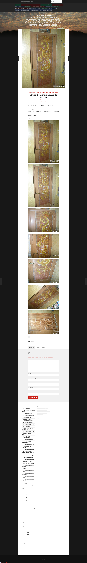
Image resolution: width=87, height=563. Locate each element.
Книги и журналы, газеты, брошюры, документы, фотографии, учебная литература (28, 433)
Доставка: (29, 372)
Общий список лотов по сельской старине (44, 1)
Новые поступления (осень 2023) (28, 436)
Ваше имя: (30, 354)
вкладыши (38, 390)
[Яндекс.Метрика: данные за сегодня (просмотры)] (3, 543)
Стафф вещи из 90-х (26, 526)
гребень (43, 390)
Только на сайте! (17, 4)
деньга (46, 390)
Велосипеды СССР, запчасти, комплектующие (22, 10)
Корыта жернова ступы (27, 407)
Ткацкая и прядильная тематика (57, 4)
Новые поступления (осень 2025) (28, 412)
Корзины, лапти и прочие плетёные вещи (38, 6)
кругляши (44, 392)
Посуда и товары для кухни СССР (28, 438)
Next (68, 49)
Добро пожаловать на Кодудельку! (43, 15)
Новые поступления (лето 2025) (28, 420)
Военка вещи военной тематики (28, 444)
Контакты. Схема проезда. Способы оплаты (27, 2)
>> (28, 317)
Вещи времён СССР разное (27, 442)
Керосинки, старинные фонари (46, 4)
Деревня (44, 389)
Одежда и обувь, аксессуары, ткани (34, 8)
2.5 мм (38, 389)
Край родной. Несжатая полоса (28, 524)
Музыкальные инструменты (27, 394)
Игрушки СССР (25, 449)
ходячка (38, 395)
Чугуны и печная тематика (19, 6)
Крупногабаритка (27, 6)
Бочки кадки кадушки (26, 389)
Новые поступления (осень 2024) (28, 425)
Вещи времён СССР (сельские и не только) (21, 8)
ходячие (46, 393)
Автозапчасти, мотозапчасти (28, 403)
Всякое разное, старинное (53, 8)
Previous (18, 49)
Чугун (47, 389)
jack (40, 389)
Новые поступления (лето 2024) (28, 430)
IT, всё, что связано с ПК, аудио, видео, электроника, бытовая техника (41, 10)
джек (41, 392)
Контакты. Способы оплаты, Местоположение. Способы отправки (43, 81)
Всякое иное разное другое (27, 528)
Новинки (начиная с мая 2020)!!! (28, 466)
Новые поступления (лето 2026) (28, 396)
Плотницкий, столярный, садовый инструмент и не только (31, 4)
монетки (48, 392)
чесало (42, 395)
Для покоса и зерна (49, 6)
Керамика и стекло (44, 8)
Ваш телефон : (34, 363)
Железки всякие (55, 6)
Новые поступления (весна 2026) (28, 405)
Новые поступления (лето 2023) (28, 440)
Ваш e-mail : (33, 358)
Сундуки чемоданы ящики (27, 398)
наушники (42, 393)
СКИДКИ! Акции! (26, 496)
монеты (38, 393)
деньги (38, 392)
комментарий (30, 340)
